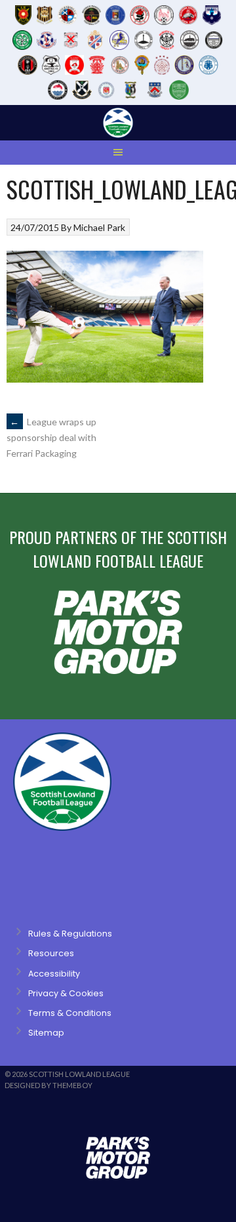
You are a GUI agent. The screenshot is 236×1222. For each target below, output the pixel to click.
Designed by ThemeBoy (48, 1085)
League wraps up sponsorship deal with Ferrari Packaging (51, 437)
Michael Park (99, 227)
